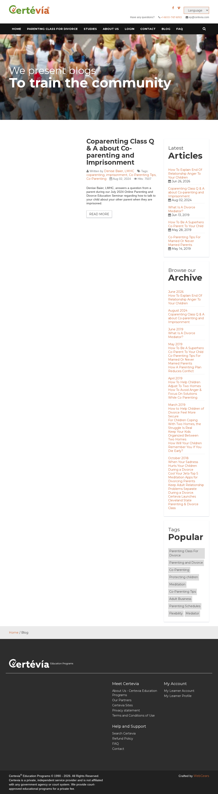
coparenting (95, 175)
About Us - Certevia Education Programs (134, 693)
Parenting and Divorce (186, 563)
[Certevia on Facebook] (173, 8)
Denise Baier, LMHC (119, 171)
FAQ (179, 28)
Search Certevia (124, 733)
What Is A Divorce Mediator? (181, 209)
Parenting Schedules (184, 606)
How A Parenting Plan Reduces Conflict (184, 369)
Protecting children (183, 577)
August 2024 (177, 310)
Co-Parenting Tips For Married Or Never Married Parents (184, 241)
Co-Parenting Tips (142, 175)
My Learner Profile (178, 696)
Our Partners (121, 700)
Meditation (177, 584)
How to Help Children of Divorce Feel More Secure (186, 412)
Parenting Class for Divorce (52, 28)
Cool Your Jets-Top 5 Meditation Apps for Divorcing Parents (183, 477)
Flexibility (176, 613)
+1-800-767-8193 (171, 17)
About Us (111, 28)
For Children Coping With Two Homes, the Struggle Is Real (184, 424)
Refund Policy (122, 738)
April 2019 (175, 378)
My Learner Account (179, 691)
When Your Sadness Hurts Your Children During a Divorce (183, 466)
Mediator (192, 613)
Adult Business (180, 599)
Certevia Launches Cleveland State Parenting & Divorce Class (183, 502)
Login (129, 28)
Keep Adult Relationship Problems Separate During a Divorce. (186, 489)
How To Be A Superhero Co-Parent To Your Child (186, 224)
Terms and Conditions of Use (133, 715)
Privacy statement (126, 710)
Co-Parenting (96, 179)
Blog (166, 28)
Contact (148, 28)
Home (16, 28)
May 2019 (175, 344)
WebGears (201, 776)
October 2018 (178, 458)
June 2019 (175, 329)
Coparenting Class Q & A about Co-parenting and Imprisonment (120, 151)
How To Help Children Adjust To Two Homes (184, 384)
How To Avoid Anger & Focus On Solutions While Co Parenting (185, 393)
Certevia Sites (122, 705)
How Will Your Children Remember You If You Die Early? (185, 447)
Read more (99, 214)
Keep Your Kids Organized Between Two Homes (183, 435)
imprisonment (116, 175)
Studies (90, 28)
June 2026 (176, 292)
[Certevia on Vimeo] (179, 8)
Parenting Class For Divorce (183, 553)
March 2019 (176, 405)
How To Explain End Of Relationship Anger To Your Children (185, 173)
